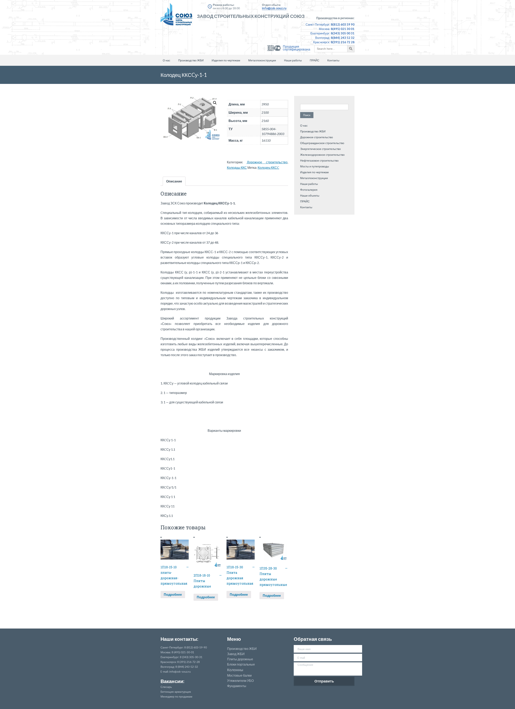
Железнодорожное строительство (322, 154)
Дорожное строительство (267, 162)
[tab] (174, 181)
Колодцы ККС (237, 167)
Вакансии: (172, 681)
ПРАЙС (314, 60)
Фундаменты (236, 685)
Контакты (333, 60)
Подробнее (173, 594)
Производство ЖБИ (191, 60)
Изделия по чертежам (226, 60)
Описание (174, 181)
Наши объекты (309, 195)
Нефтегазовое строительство (319, 160)
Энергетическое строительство (320, 148)
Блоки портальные (241, 664)
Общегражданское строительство (322, 143)
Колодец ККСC (268, 167)
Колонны (235, 670)
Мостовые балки (239, 675)
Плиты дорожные (240, 659)
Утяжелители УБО (240, 680)
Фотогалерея (308, 189)
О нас (166, 60)
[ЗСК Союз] (178, 16)
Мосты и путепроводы (314, 166)
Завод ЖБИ (236, 653)
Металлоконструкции (262, 60)
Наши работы (293, 60)
